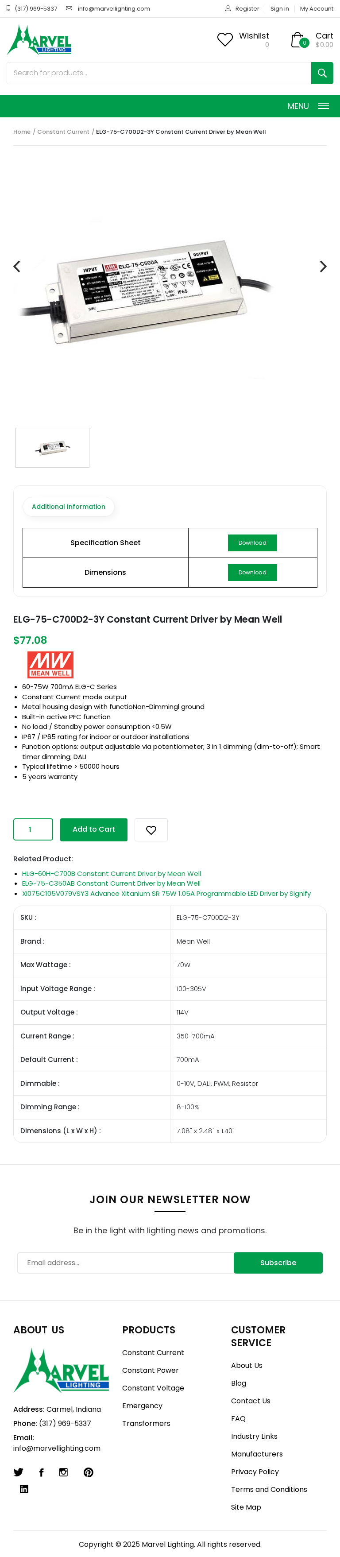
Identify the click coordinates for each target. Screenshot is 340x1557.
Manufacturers (257, 1454)
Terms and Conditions (269, 1489)
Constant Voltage (153, 1388)
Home (22, 132)
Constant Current (63, 132)
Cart (324, 35)
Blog (238, 1383)
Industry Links (254, 1436)
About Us (247, 1365)
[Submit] (322, 73)
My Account (316, 8)
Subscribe (278, 1263)
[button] (151, 829)
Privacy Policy (255, 1472)
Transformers (146, 1423)
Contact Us (250, 1401)
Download (253, 542)
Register (247, 8)
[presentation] (16, 267)
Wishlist (254, 35)
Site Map (246, 1507)
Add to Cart (94, 829)
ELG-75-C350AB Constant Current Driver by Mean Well (111, 883)
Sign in (279, 8)
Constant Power (150, 1370)
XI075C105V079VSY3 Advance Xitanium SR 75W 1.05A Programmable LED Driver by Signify (166, 893)
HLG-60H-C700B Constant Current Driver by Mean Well (111, 873)
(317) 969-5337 (36, 8)
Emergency (142, 1406)
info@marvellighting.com (114, 8)
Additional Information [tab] (68, 506)
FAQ (238, 1419)
